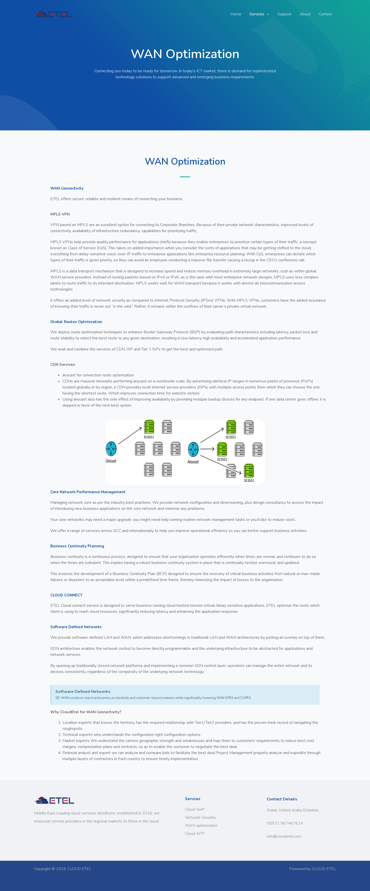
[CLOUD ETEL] (53, 14)
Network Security (200, 817)
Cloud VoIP (195, 809)
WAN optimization (201, 825)
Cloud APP (195, 833)
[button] (266, 14)
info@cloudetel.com (284, 836)
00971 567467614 (285, 823)
